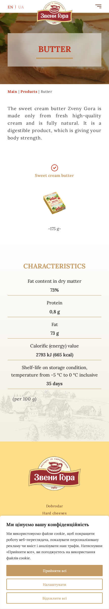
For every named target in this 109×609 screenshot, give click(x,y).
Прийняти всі (54, 570)
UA (21, 6)
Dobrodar (54, 505)
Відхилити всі (54, 598)
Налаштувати (54, 584)
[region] (54, 562)
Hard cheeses (54, 512)
